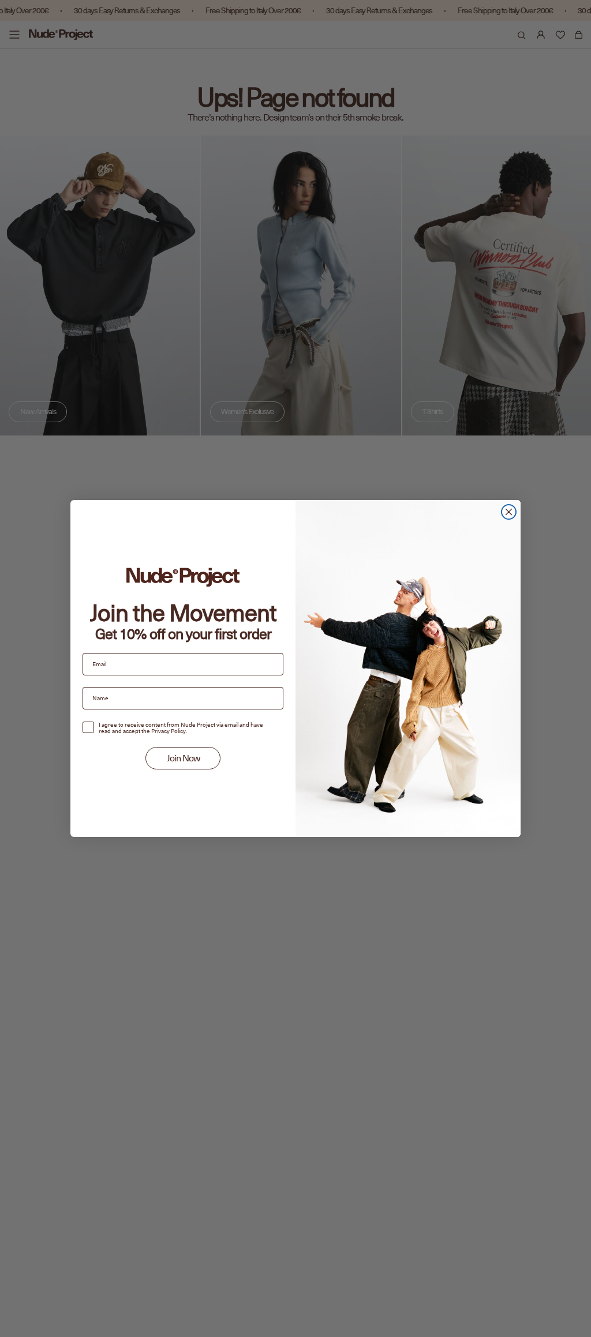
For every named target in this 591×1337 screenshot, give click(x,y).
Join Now (183, 758)
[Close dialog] (509, 512)
